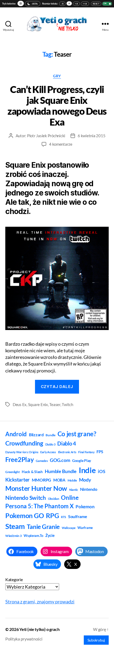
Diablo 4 (66, 443)
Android (16, 434)
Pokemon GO (24, 515)
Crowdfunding (24, 443)
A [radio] (69, 3)
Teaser (54, 404)
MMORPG (41, 479)
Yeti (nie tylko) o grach (39, 629)
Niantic (73, 489)
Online (69, 497)
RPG (52, 515)
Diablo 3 (50, 444)
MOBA (59, 480)
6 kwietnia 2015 (91, 135)
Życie (50, 535)
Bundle (50, 435)
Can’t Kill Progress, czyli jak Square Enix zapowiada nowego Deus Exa (57, 105)
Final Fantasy (86, 452)
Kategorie (14, 579)
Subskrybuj (96, 640)
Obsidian (53, 498)
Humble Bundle (61, 471)
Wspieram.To (33, 535)
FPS (100, 451)
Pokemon (85, 506)
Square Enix (38, 404)
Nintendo (88, 489)
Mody (85, 480)
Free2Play (19, 459)
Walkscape (69, 527)
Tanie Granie (43, 526)
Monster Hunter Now (36, 488)
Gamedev (42, 460)
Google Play (81, 460)
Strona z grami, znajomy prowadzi (39, 601)
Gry (57, 76)
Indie (87, 470)
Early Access (48, 452)
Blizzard (36, 434)
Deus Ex (20, 404)
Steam (15, 526)
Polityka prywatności (23, 638)
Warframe (85, 528)
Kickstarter (17, 480)
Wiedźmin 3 (13, 536)
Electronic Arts (67, 452)
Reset (96, 3)
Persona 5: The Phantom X (39, 506)
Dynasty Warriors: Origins (21, 452)
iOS (101, 471)
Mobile (72, 480)
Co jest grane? (77, 434)
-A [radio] (62, 3)
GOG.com (60, 460)
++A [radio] (85, 3)
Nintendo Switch (25, 497)
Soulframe (77, 516)
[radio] (20, 3)
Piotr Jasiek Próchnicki (46, 135)
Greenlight (12, 472)
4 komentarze (60, 144)
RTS (63, 517)
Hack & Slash (32, 471)
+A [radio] (76, 3)
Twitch (67, 404)
